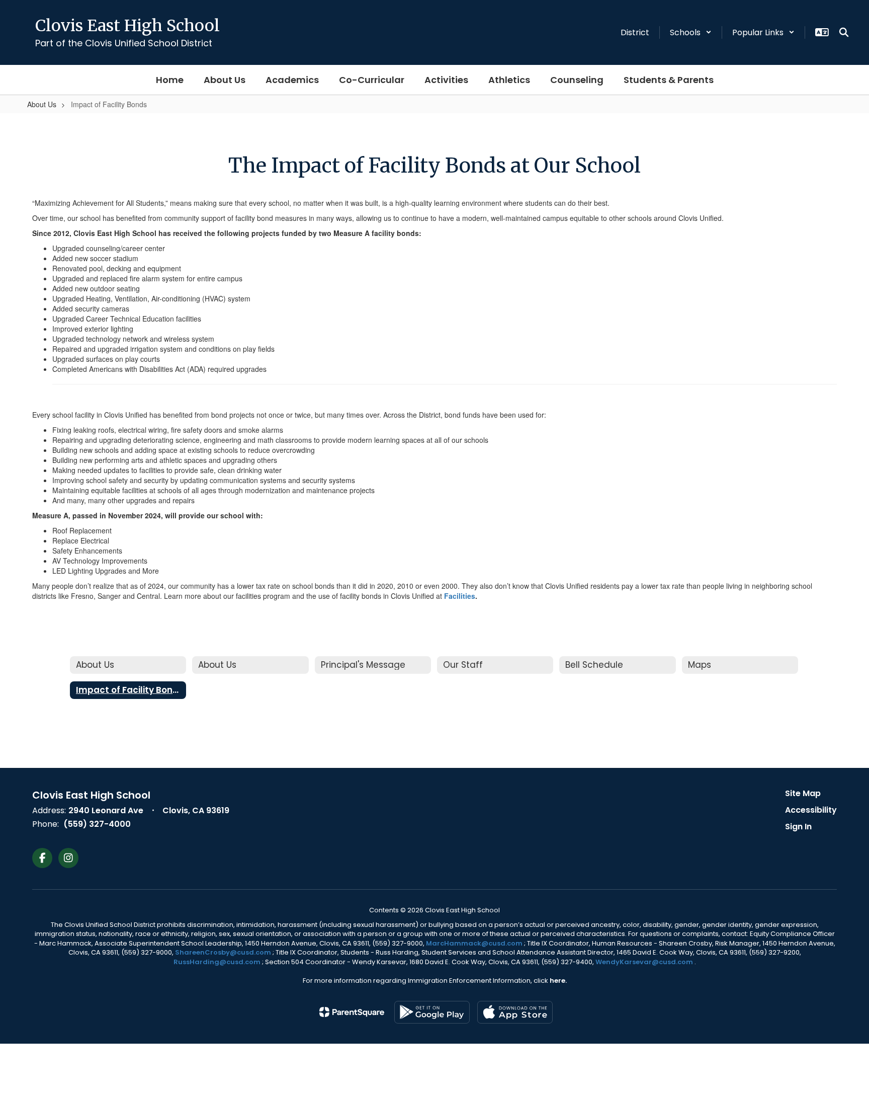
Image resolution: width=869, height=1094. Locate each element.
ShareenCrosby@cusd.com (223, 952)
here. (558, 980)
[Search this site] (844, 32)
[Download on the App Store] (515, 1012)
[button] (691, 32)
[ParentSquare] (352, 1012)
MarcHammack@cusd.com (474, 943)
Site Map (803, 793)
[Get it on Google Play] (432, 1012)
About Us (41, 104)
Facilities (459, 596)
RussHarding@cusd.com (216, 962)
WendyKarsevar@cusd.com (644, 962)
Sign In (798, 826)
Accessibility (811, 810)
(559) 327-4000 (97, 824)
